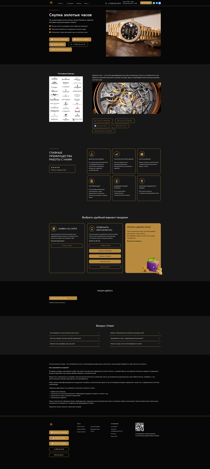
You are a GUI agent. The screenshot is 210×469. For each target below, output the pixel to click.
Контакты (78, 3)
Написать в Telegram (82, 39)
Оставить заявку (67, 245)
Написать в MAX (105, 261)
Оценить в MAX (58, 44)
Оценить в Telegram (126, 121)
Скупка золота (81, 426)
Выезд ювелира (105, 267)
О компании (70, 3)
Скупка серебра (81, 429)
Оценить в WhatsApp (103, 121)
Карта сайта (114, 436)
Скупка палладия (95, 426)
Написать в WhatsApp (60, 39)
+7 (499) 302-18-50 (114, 3)
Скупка (60, 3)
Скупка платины (81, 432)
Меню (86, 3)
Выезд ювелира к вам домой (60, 49)
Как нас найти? (146, 3)
